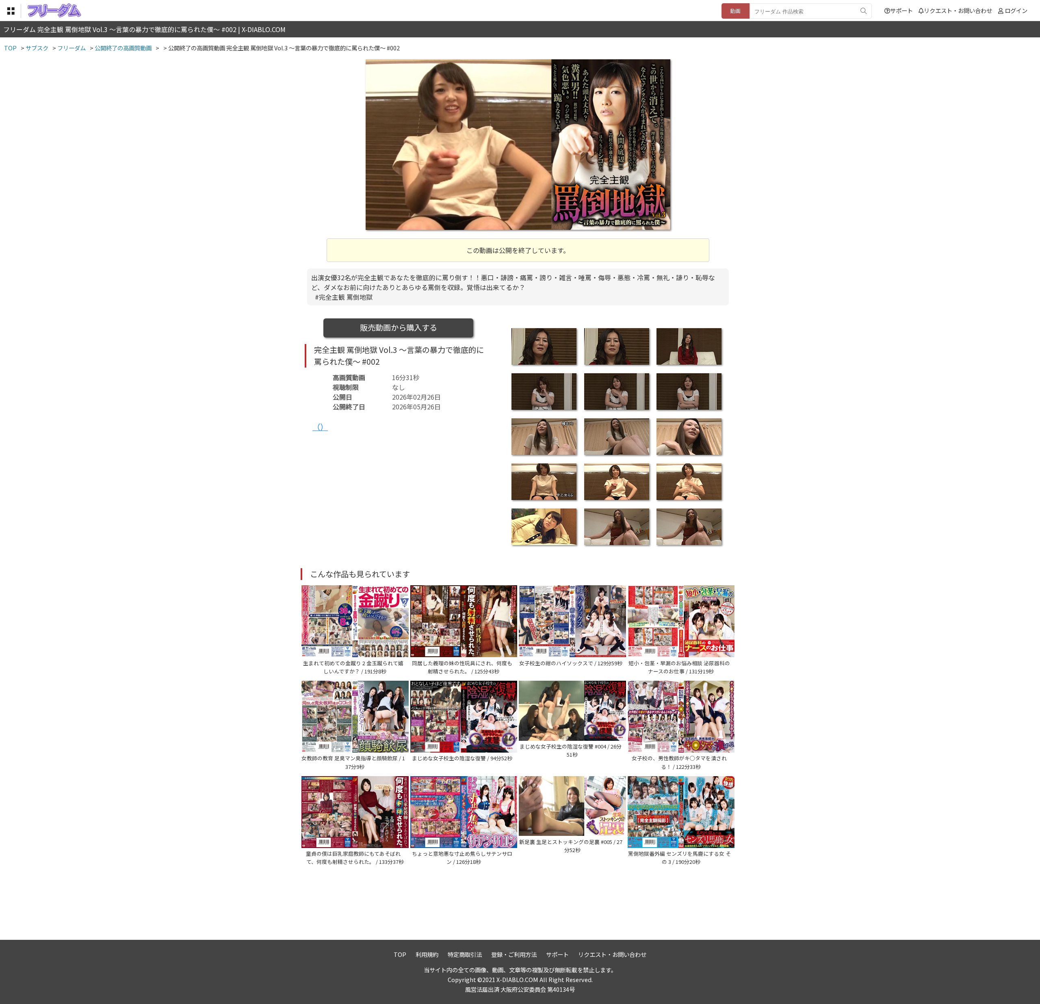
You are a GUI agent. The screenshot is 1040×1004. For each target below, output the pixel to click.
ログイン (1016, 10)
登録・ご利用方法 (514, 954)
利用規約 (427, 954)
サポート (901, 10)
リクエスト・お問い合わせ (958, 10)
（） (320, 427)
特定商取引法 (465, 954)
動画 (735, 11)
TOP (400, 954)
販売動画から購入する (398, 327)
